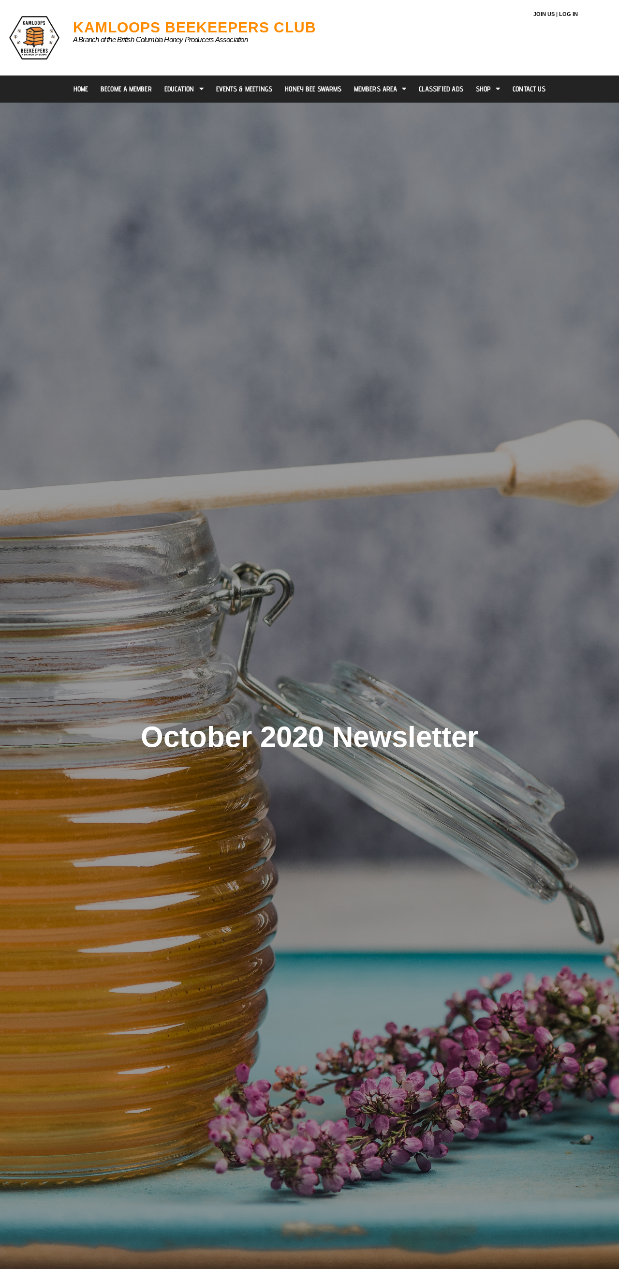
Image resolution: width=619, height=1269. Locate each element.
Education (179, 89)
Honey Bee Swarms (313, 89)
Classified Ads (441, 89)
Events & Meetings (244, 89)
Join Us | (545, 14)
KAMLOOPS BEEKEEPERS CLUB (194, 27)
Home (81, 89)
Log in (568, 14)
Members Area (375, 89)
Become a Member (126, 89)
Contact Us (529, 89)
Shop (483, 89)
